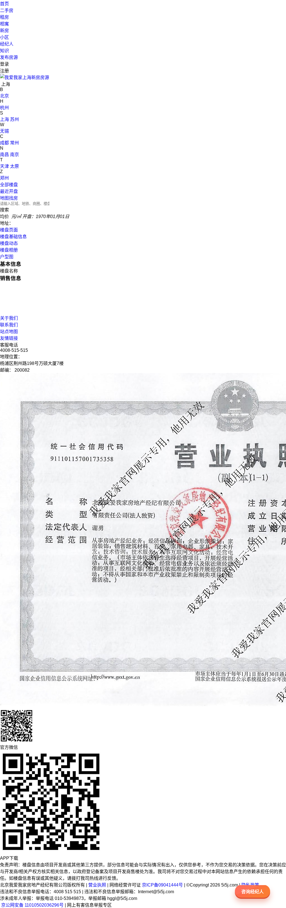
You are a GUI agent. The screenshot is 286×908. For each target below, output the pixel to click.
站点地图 (9, 331)
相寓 (4, 23)
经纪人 (6, 44)
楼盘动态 (9, 243)
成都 (4, 142)
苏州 (14, 119)
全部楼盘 (9, 184)
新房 (4, 30)
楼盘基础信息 (13, 236)
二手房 (6, 10)
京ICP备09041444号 (162, 885)
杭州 (4, 107)
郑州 (4, 178)
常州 (14, 142)
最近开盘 (9, 191)
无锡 (4, 131)
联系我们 (9, 324)
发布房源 (9, 57)
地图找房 (9, 198)
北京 (4, 96)
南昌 (4, 154)
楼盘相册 (9, 250)
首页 (4, 3)
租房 (4, 17)
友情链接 (9, 338)
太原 (14, 166)
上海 (4, 119)
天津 (4, 166)
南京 (14, 154)
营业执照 (97, 885)
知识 (4, 50)
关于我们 (9, 318)
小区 (4, 37)
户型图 (6, 256)
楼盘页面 (9, 230)
